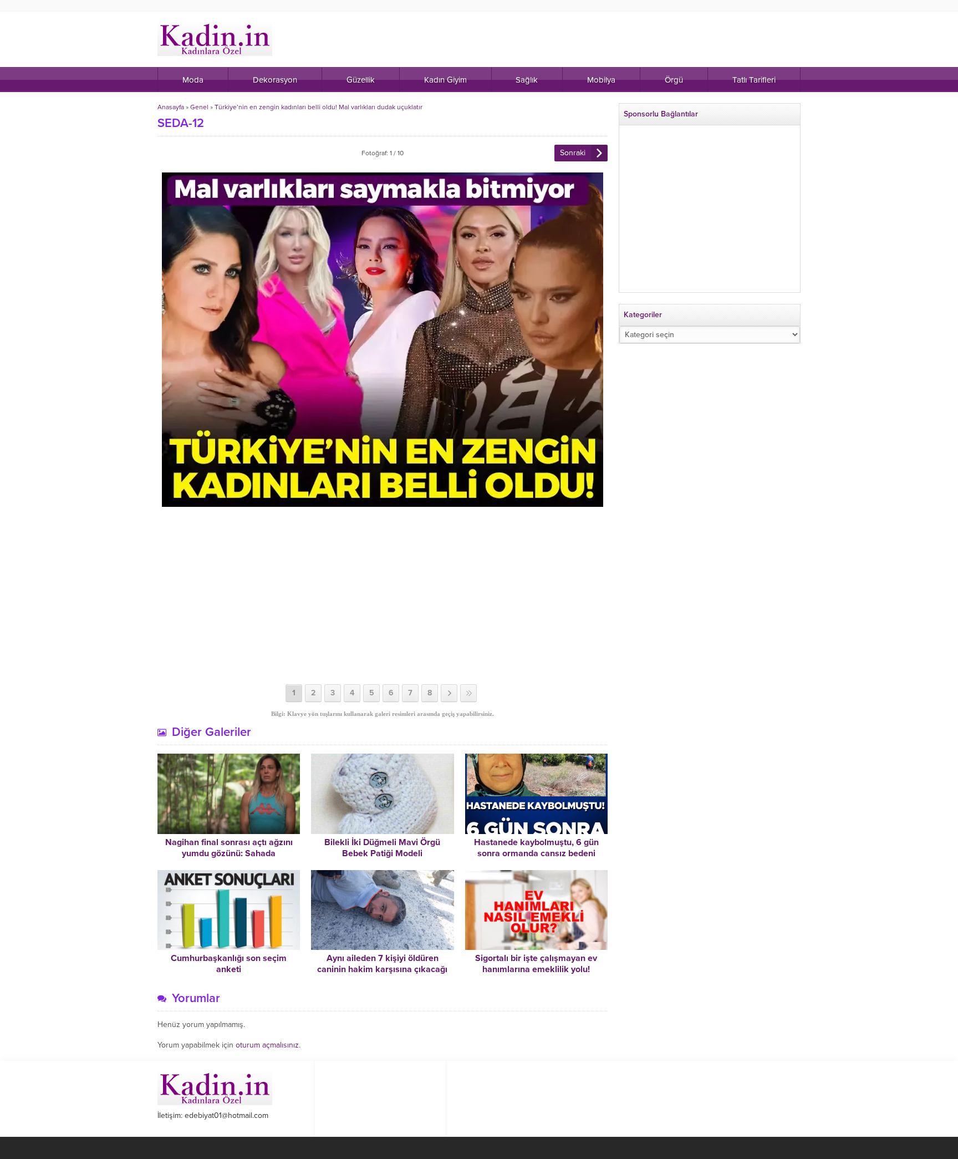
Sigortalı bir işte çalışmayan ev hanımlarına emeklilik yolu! (536, 964)
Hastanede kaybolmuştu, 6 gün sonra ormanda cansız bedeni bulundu (536, 853)
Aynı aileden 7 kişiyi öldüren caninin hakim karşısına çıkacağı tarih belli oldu (382, 969)
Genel (199, 107)
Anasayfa (170, 107)
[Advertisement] (382, 595)
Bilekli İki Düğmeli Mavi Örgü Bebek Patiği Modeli (382, 848)
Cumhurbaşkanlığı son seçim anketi (229, 964)
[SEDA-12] (382, 502)
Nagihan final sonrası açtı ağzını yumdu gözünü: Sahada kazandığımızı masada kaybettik (228, 853)
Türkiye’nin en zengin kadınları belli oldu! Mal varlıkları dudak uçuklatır (318, 107)
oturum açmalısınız (267, 1045)
